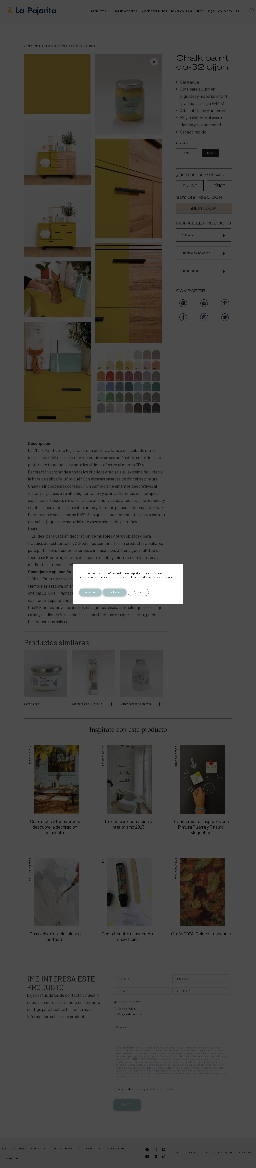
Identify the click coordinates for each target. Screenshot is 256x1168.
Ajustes (138, 592)
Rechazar (114, 592)
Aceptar (90, 592)
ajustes (172, 577)
